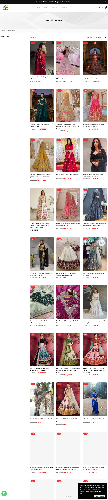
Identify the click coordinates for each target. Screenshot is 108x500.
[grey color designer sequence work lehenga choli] (95, 254)
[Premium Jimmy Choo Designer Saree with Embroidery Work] (42, 302)
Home (38, 8)
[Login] (99, 8)
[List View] (91, 37)
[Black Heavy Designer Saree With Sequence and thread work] (95, 155)
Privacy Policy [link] (89, 496)
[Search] (96, 8)
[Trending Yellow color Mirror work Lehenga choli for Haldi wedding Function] (42, 155)
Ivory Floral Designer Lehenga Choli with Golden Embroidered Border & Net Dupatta (68, 420)
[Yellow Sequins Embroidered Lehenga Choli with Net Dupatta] (42, 449)
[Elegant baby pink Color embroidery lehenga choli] (68, 58)
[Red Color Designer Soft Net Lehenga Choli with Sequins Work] (95, 58)
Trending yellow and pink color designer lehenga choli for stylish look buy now (67, 126)
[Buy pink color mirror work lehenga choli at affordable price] (95, 105)
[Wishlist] (102, 8)
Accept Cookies (100, 496)
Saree (45, 8)
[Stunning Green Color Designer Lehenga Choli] (42, 105)
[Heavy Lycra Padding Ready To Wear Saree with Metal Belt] (42, 254)
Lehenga (54, 8)
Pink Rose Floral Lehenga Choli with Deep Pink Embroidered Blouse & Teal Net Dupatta (94, 370)
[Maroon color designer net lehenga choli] (68, 155)
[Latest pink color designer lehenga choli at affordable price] (95, 449)
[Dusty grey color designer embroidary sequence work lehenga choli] (95, 205)
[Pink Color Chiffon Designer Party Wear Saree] (68, 302)
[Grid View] (87, 37)
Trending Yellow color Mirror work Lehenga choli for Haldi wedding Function (40, 176)
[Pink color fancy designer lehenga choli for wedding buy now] (68, 205)
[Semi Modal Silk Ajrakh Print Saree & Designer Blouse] (42, 399)
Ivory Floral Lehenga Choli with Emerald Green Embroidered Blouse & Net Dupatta (68, 370)
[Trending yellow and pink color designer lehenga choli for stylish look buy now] (68, 105)
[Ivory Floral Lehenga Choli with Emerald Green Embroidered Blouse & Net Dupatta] (68, 349)
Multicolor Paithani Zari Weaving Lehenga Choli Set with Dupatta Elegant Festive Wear (40, 225)
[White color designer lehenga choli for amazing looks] (95, 302)
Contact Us (65, 8)
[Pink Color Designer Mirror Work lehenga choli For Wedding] (42, 349)
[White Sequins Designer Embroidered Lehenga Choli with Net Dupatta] (68, 449)
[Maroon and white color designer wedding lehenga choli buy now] (68, 254)
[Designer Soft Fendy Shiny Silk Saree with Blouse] (42, 58)
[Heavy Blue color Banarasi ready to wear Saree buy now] (95, 399)
